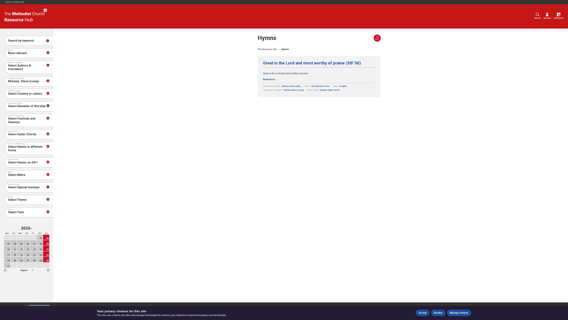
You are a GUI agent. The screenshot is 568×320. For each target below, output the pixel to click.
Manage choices (459, 313)
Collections (559, 18)
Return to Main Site (15, 2)
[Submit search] (47, 40)
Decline (438, 313)
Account (547, 18)
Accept (423, 313)
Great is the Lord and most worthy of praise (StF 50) (312, 63)
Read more (269, 79)
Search (537, 18)
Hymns (285, 49)
